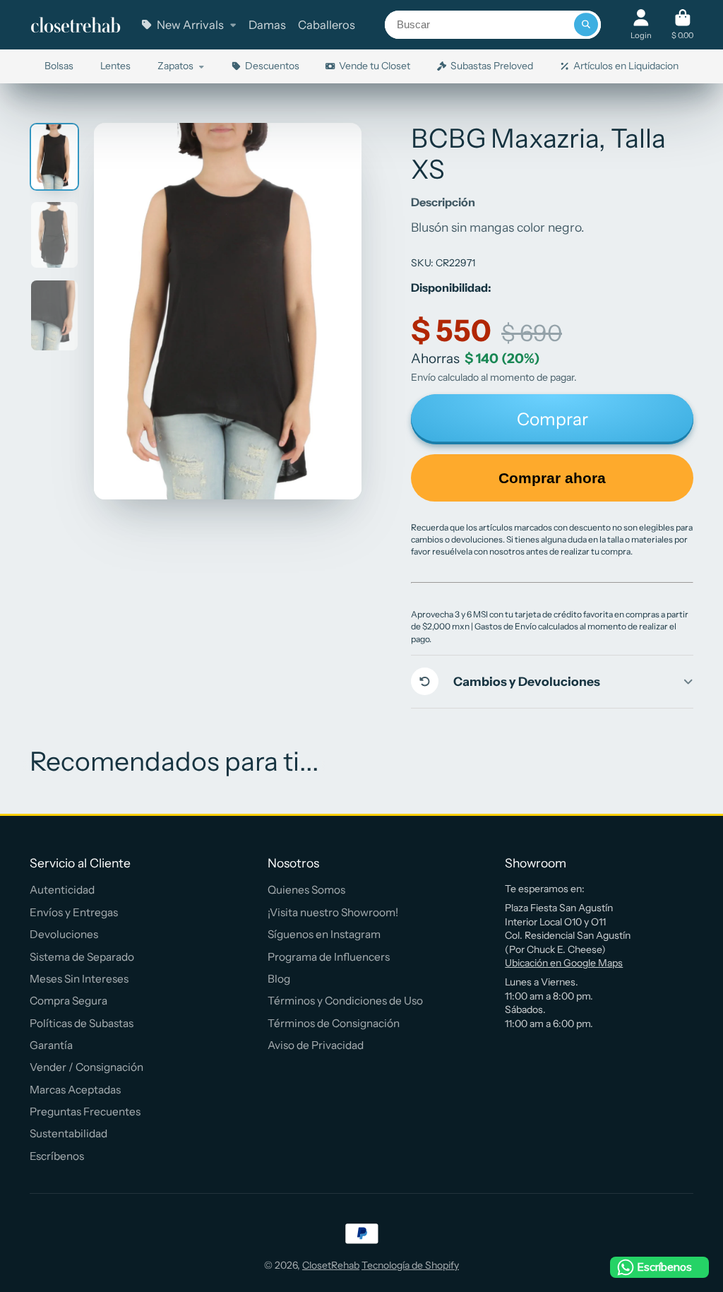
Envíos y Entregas (74, 912)
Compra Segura (68, 1000)
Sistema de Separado (82, 957)
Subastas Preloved (491, 65)
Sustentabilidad (68, 1133)
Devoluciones (64, 934)
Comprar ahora (552, 478)
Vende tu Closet (374, 65)
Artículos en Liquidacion (626, 65)
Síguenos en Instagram (324, 934)
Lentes (115, 65)
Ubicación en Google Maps (564, 962)
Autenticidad (62, 889)
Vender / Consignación (86, 1067)
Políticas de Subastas (81, 1023)
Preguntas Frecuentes (85, 1111)
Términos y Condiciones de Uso (345, 1000)
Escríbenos (57, 1156)
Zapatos (175, 65)
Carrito (682, 24)
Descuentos (272, 65)
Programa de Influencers (329, 957)
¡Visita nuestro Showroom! (333, 912)
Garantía (51, 1045)
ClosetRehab (330, 1265)
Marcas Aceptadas (75, 1089)
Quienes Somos (306, 889)
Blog (279, 978)
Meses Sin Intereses (79, 978)
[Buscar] (586, 25)
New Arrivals (190, 25)
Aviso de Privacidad (316, 1045)
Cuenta (641, 24)
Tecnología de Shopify (410, 1265)
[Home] (75, 25)
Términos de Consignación (334, 1023)
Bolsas (58, 65)
